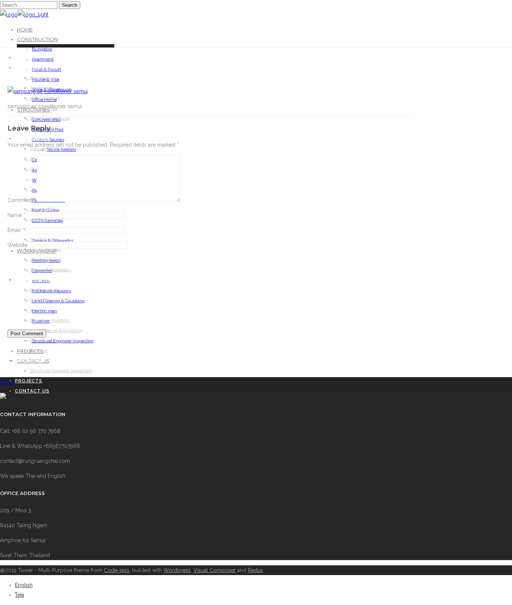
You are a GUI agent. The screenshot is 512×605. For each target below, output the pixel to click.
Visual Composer (214, 570)
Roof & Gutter (44, 239)
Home (25, 30)
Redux (255, 570)
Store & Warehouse (49, 118)
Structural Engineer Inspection (63, 340)
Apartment (43, 59)
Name (16, 215)
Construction (37, 39)
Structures (32, 138)
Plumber (39, 350)
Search (69, 5)
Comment (21, 200)
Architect (30, 360)
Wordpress (177, 570)
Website (17, 245)
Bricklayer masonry (49, 320)
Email (15, 230)
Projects (28, 381)
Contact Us (32, 391)
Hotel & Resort (44, 98)
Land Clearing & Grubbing (56, 330)
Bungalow (42, 49)
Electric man (42, 340)
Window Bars (43, 209)
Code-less (116, 570)
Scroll (7, 382)
